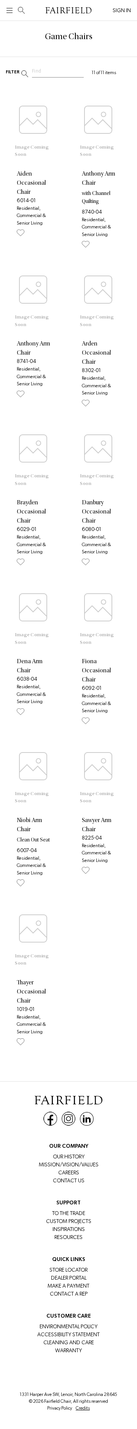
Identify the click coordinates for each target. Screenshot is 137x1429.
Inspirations (69, 1229)
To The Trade (68, 1213)
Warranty (68, 1350)
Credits (83, 1408)
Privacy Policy (59, 1408)
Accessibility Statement (68, 1334)
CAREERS (68, 1172)
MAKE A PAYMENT (68, 1286)
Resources (68, 1237)
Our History (68, 1156)
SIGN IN (122, 10)
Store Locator (68, 1270)
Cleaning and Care (68, 1342)
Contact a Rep (69, 1294)
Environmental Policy (68, 1326)
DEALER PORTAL (68, 1278)
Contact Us (68, 1180)
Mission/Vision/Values (69, 1164)
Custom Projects (68, 1221)
